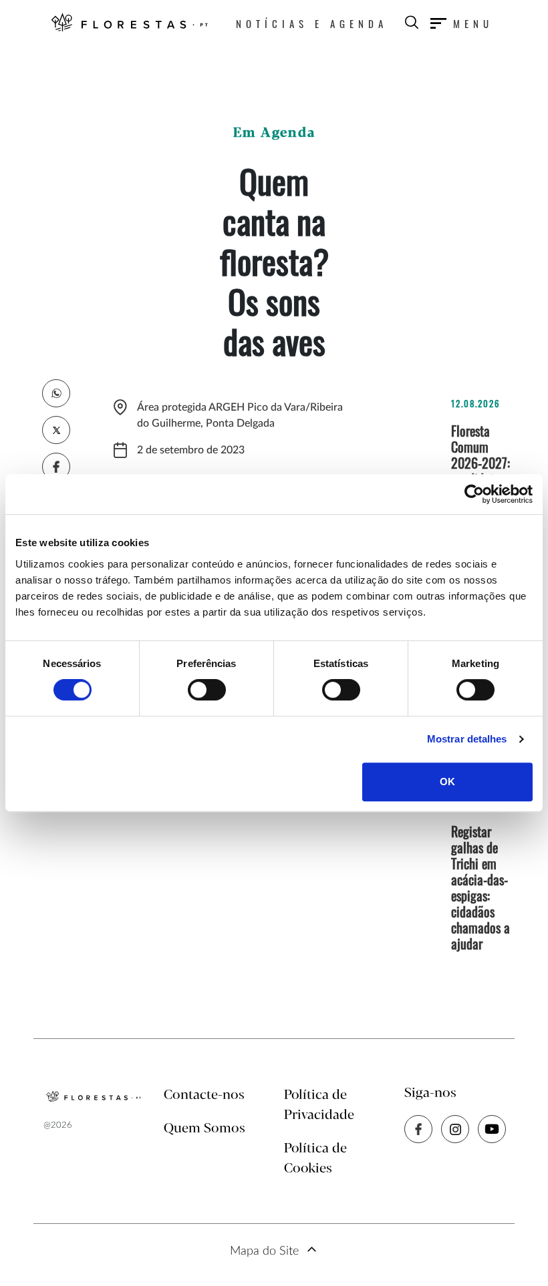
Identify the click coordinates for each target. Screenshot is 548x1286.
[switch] (207, 689)
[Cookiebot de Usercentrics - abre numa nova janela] (474, 494)
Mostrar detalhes (467, 738)
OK (447, 781)
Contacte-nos (204, 1095)
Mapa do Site (264, 1251)
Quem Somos (204, 1128)
